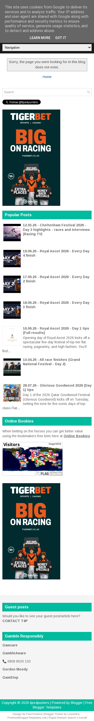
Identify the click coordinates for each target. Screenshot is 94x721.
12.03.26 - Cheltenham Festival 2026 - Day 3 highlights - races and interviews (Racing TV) (56, 229)
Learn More (40, 38)
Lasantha (73, 714)
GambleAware (14, 653)
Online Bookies (77, 436)
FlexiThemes (34, 714)
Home (47, 77)
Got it (60, 38)
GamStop (10, 677)
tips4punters (39, 703)
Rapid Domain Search (62, 717)
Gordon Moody (15, 669)
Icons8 (83, 717)
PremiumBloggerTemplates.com (27, 717)
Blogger (77, 703)
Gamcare (10, 645)
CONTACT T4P (15, 621)
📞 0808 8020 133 (16, 661)
